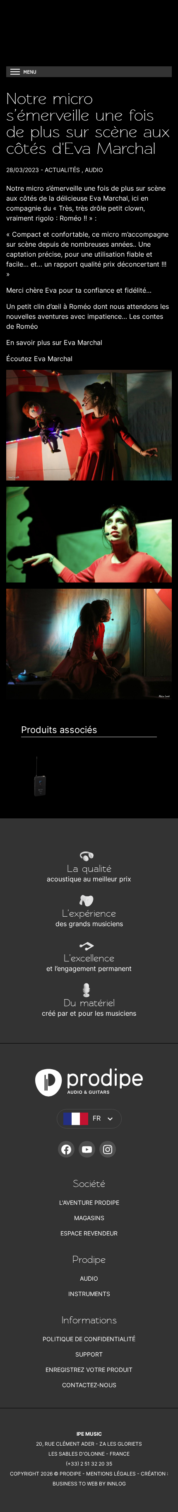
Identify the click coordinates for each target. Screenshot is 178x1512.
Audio (89, 1278)
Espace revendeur (89, 1233)
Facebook (66, 1149)
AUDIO (94, 169)
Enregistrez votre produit (89, 1369)
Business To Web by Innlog (89, 1483)
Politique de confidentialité (89, 1338)
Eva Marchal (108, 198)
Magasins (89, 1217)
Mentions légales (111, 1474)
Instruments (89, 1293)
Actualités (62, 169)
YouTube (87, 1149)
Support (89, 1354)
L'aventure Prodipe (89, 1202)
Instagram (107, 1149)
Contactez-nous (89, 1384)
